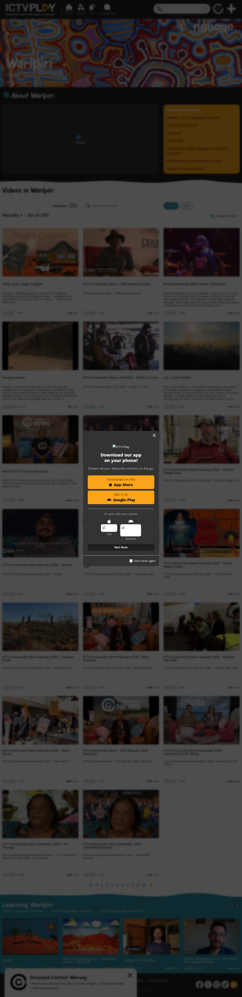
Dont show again (145, 560)
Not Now (121, 547)
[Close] (154, 435)
